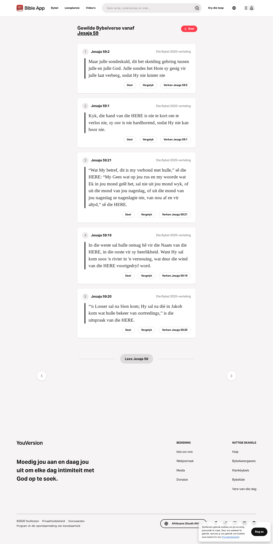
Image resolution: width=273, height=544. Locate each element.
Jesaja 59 (88, 33)
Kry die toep (216, 7)
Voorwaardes (76, 521)
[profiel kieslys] (248, 8)
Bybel (54, 7)
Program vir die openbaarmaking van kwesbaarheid (48, 525)
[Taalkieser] (234, 8)
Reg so (259, 531)
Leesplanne (72, 7)
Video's (91, 7)
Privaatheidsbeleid (53, 521)
